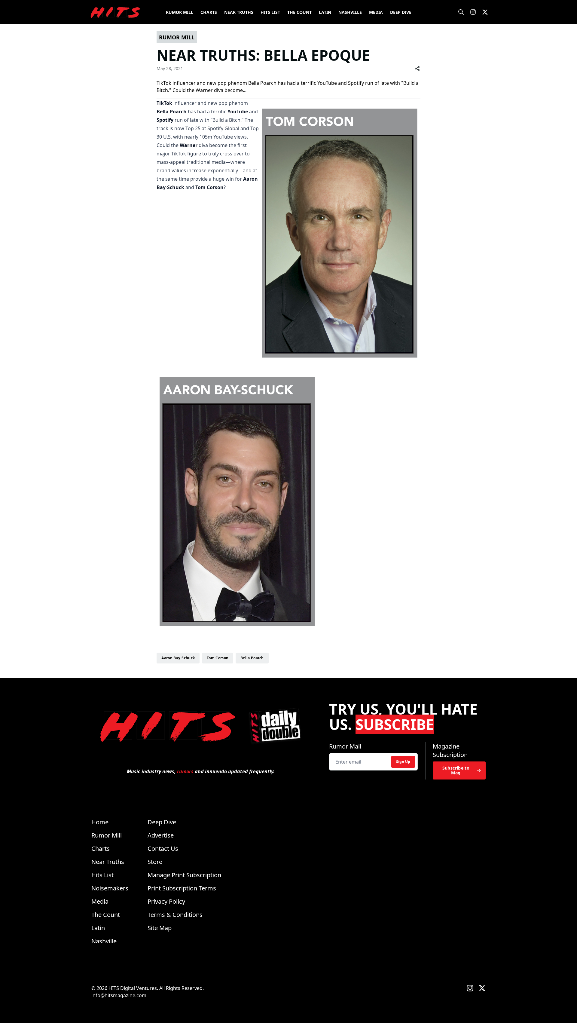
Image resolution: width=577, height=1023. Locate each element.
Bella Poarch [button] (252, 657)
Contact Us (163, 848)
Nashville (350, 12)
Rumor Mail (345, 746)
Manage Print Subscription (184, 875)
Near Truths (238, 12)
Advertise (161, 835)
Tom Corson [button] (217, 657)
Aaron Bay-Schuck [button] (178, 657)
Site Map (160, 928)
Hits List (270, 12)
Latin (325, 12)
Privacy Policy (166, 901)
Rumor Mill (179, 12)
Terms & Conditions (175, 915)
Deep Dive (400, 12)
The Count (299, 12)
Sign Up (403, 761)
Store (155, 862)
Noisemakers (109, 888)
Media (376, 12)
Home (99, 822)
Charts (208, 12)
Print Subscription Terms (182, 888)
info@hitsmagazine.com (118, 995)
